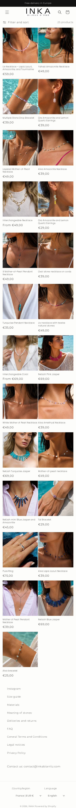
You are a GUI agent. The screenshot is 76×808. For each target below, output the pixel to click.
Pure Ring (8, 571)
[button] (7, 12)
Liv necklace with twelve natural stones (51, 324)
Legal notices (16, 744)
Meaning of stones (19, 712)
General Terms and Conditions (27, 736)
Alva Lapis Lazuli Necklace (53, 571)
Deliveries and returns (21, 720)
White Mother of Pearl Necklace (20, 422)
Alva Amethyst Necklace (51, 422)
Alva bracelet (10, 670)
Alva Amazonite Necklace (52, 169)
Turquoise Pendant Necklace (19, 322)
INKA (31, 806)
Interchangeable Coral (15, 374)
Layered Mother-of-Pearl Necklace (16, 170)
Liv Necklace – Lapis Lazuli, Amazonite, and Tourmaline (18, 68)
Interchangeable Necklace (17, 220)
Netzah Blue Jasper (49, 619)
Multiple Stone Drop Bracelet (18, 117)
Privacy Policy (16, 752)
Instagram (14, 688)
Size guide (14, 696)
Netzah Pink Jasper (49, 374)
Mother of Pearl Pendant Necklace (16, 621)
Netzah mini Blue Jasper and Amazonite (19, 521)
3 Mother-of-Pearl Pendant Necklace (18, 273)
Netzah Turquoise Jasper (16, 471)
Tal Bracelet (44, 519)
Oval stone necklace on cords (54, 271)
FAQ (10, 728)
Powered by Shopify (45, 806)
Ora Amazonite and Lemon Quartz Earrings (53, 119)
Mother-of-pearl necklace (52, 471)
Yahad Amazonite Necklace (53, 66)
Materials (13, 704)
